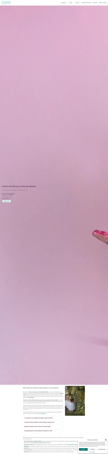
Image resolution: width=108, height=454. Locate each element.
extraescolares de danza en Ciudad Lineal (41, 442)
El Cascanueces (42, 413)
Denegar (92, 449)
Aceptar (83, 449)
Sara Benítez (31, 397)
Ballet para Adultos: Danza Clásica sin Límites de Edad (43, 426)
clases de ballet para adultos (73, 444)
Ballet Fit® (12, 193)
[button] (105, 439)
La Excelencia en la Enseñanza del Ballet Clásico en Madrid (43, 418)
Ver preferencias (101, 449)
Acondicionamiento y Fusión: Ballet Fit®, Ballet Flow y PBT (43, 430)
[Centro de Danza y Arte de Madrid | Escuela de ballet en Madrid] (6, 2)
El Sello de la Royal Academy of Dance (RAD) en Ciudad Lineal (43, 422)
